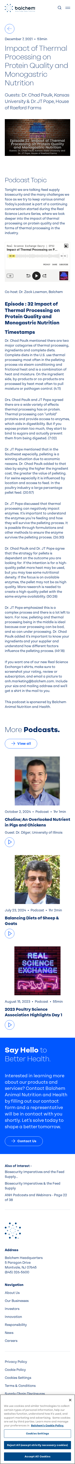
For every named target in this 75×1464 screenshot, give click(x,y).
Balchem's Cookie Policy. (47, 1425)
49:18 (60, 651)
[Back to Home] (13, 1231)
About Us (12, 1293)
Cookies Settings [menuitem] (18, 1378)
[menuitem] (37, 1293)
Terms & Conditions (20, 1386)
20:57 (28, 492)
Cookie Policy (15, 1370)
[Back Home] (20, 8)
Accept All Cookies (37, 1456)
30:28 (51, 596)
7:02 (52, 438)
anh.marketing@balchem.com (29, 681)
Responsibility (16, 1325)
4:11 (57, 389)
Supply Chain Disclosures (25, 1394)
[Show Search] (59, 8)
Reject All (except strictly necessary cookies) (37, 1445)
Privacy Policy (16, 1362)
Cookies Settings (37, 1433)
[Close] (70, 1400)
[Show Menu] (67, 8)
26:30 (58, 537)
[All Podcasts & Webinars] (9, 29)
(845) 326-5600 (17, 1272)
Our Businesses (17, 1301)
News (9, 1333)
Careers (11, 1341)
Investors (12, 1309)
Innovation (13, 1317)
